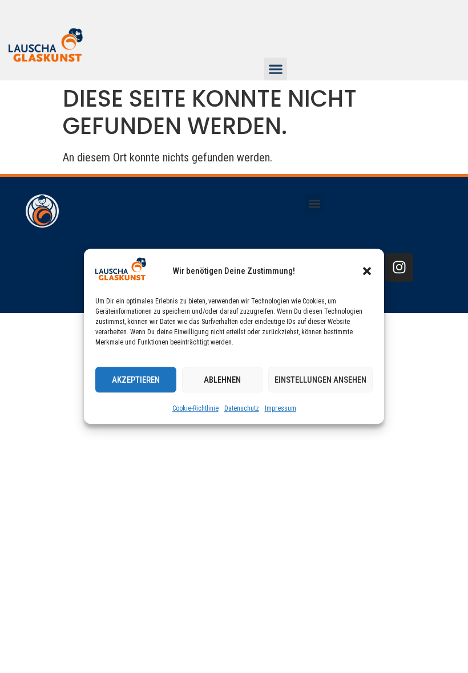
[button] (367, 271)
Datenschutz (241, 409)
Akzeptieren (136, 380)
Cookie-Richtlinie (195, 409)
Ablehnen (222, 380)
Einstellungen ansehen (320, 380)
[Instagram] (399, 267)
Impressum (280, 409)
